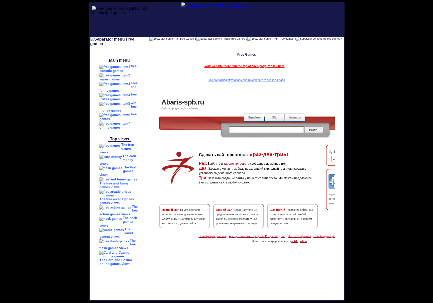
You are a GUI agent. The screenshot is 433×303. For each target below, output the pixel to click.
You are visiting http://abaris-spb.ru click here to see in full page (246, 79)
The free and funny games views (114, 185)
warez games (109, 79)
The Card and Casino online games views (115, 262)
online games (110, 127)
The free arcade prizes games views (116, 201)
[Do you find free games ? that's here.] (200, 5)
